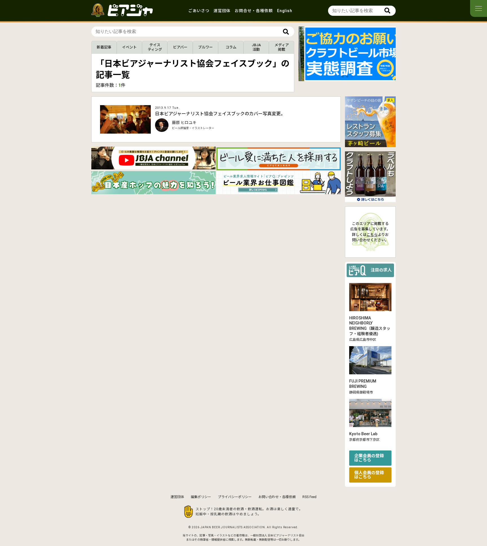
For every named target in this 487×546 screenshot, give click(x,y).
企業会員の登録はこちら (369, 458)
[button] (343, 76)
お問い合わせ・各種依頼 (277, 497)
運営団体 (222, 11)
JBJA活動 (256, 47)
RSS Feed (309, 497)
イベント (129, 47)
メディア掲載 (282, 47)
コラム (230, 47)
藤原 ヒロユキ (184, 122)
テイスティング (155, 47)
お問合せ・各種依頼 (254, 11)
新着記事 (104, 47)
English (284, 11)
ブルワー (205, 47)
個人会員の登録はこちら (369, 474)
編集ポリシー (201, 497)
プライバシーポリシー (235, 497)
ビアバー (180, 47)
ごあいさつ (198, 11)
